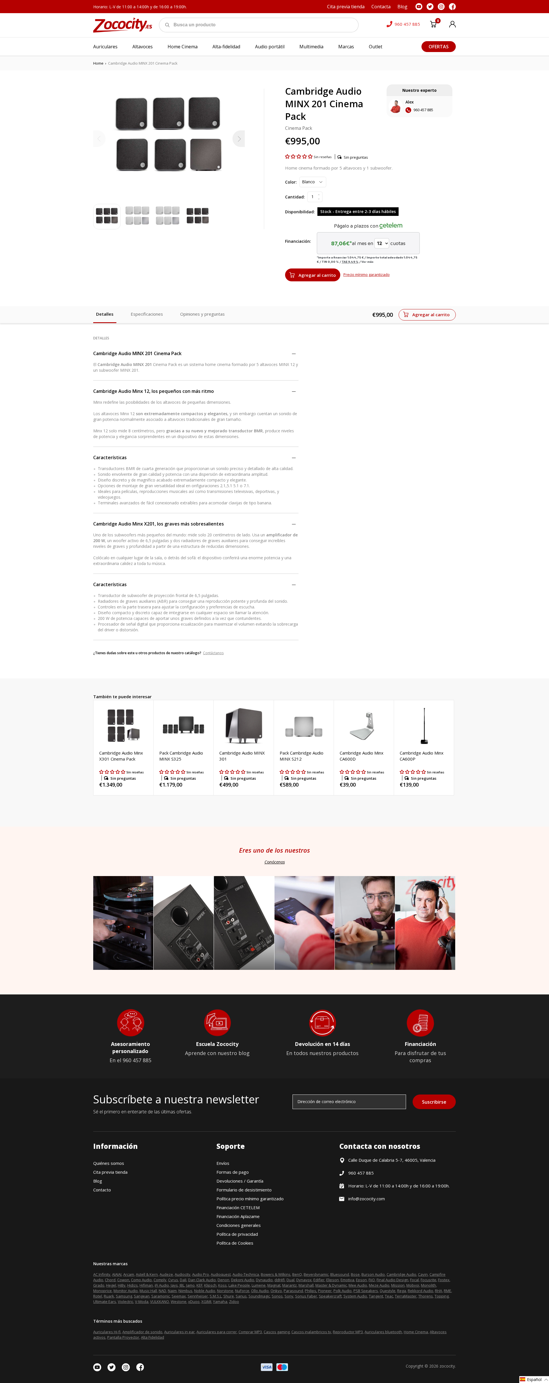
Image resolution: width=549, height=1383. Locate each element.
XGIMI (206, 1301)
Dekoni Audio (242, 1279)
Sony (289, 1296)
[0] (433, 25)
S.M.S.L (216, 1296)
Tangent (376, 1296)
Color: (291, 182)
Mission (398, 1285)
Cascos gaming (277, 1331)
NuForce (242, 1290)
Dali (183, 1279)
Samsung (124, 1296)
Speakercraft (330, 1296)
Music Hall (148, 1290)
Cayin (423, 1274)
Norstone (225, 1290)
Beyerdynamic (316, 1274)
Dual (291, 1279)
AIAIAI (117, 1274)
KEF (199, 1285)
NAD (162, 1290)
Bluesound (339, 1274)
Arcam (128, 1274)
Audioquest (221, 1274)
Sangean (142, 1296)
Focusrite (428, 1279)
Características (110, 457)
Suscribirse (434, 1102)
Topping (442, 1296)
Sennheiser (198, 1296)
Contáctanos (213, 652)
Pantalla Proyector (123, 1337)
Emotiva (347, 1279)
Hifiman (146, 1285)
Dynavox (304, 1279)
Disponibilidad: (300, 211)
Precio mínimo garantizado (366, 274)
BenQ (297, 1274)
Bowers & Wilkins (276, 1274)
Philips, (311, 1290)
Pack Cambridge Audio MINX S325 (181, 756)
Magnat (274, 1285)
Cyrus (173, 1279)
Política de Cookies (234, 1243)
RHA (438, 1290)
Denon (223, 1279)
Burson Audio (373, 1274)
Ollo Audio (260, 1290)
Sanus (241, 1296)
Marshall (306, 1285)
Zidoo (234, 1301)
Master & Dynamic (331, 1285)
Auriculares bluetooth (383, 1331)
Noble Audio (204, 1290)
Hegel (111, 1285)
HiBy (122, 1285)
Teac (389, 1296)
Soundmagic (259, 1296)
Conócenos (274, 862)
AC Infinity (101, 1274)
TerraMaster (406, 1296)
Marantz (289, 1285)
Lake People (239, 1285)
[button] (299, 156)
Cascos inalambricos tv (311, 1331)
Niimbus (185, 1290)
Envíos (222, 1163)
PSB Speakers (365, 1290)
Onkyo (276, 1290)
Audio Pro (200, 1274)
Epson (361, 1279)
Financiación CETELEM (238, 1207)
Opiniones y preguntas (202, 314)
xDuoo (194, 1301)
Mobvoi (412, 1285)
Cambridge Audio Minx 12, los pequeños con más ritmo (153, 391)
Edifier (319, 1279)
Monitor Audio (126, 1290)
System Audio (355, 1296)
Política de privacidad (237, 1234)
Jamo (190, 1285)
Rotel (97, 1296)
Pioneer (325, 1290)
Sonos (277, 1296)
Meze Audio (379, 1285)
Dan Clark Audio (202, 1279)
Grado (98, 1285)
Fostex (443, 1279)
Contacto (102, 1190)
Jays (174, 1285)
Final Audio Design (392, 1279)
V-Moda (141, 1301)
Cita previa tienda (110, 1172)
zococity (447, 1366)
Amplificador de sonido (142, 1331)
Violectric (125, 1301)
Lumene (259, 1285)
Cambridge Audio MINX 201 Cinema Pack (137, 353)
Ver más (367, 262)
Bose (355, 1274)
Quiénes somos (108, 1163)
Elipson (332, 1279)
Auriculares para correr (216, 1331)
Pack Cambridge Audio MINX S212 (301, 756)
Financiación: (298, 241)
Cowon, (123, 1279)
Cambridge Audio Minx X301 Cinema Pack (121, 756)
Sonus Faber (306, 1296)
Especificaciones (147, 314)
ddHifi (279, 1279)
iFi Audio (162, 1285)
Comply (160, 1279)
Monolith (428, 1285)
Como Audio (141, 1279)
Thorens (425, 1296)
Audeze (166, 1274)
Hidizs (132, 1285)
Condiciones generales (238, 1225)
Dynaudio (264, 1279)
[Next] (238, 138)
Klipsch (210, 1285)
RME (447, 1290)
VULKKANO (159, 1301)
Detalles (105, 314)
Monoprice (102, 1290)
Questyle (387, 1290)
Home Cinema (416, 1331)
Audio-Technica (245, 1274)
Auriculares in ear (179, 1331)
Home (98, 63)
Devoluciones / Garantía (239, 1181)
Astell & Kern (147, 1274)
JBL (182, 1285)
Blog (97, 1181)
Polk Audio (342, 1290)
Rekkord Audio (420, 1290)
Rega (401, 1290)
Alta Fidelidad (152, 1337)
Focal (414, 1279)
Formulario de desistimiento (244, 1190)
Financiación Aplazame (238, 1216)
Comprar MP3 (250, 1331)
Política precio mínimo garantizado (250, 1198)
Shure (228, 1296)
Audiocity (182, 1274)
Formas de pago (232, 1172)
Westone (178, 1301)
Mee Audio (358, 1285)
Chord (110, 1279)
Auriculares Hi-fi (107, 1331)
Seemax (179, 1296)
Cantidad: (295, 197)
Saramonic (160, 1296)
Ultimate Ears (104, 1301)
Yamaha (220, 1301)
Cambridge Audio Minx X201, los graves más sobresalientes (158, 524)
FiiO (372, 1279)
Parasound (293, 1290)
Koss (222, 1285)
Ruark (109, 1296)
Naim (172, 1290)
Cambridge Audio (401, 1274)
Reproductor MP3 (348, 1331)
